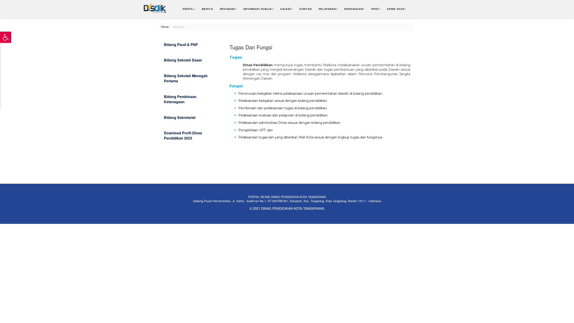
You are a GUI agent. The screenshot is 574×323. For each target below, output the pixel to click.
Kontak (305, 9)
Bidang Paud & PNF (181, 44)
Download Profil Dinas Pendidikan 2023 (183, 135)
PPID (374, 9)
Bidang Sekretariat (180, 117)
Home (165, 26)
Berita (207, 9)
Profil (188, 9)
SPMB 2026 (395, 9)
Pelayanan (327, 9)
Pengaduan (353, 9)
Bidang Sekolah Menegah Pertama (186, 78)
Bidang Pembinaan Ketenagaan (180, 99)
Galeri (285, 9)
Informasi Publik (257, 9)
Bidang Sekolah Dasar (183, 60)
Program (227, 9)
